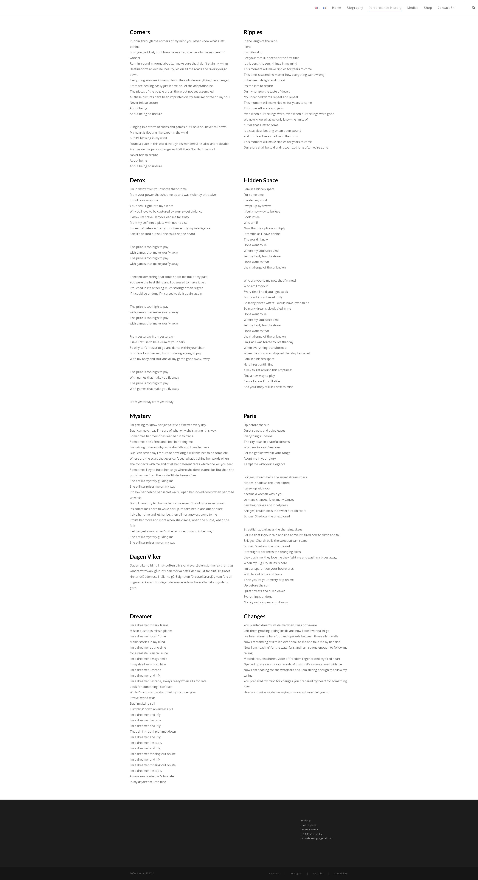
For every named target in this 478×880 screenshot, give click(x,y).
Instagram (296, 873)
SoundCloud (341, 873)
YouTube (318, 873)
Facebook (274, 873)
